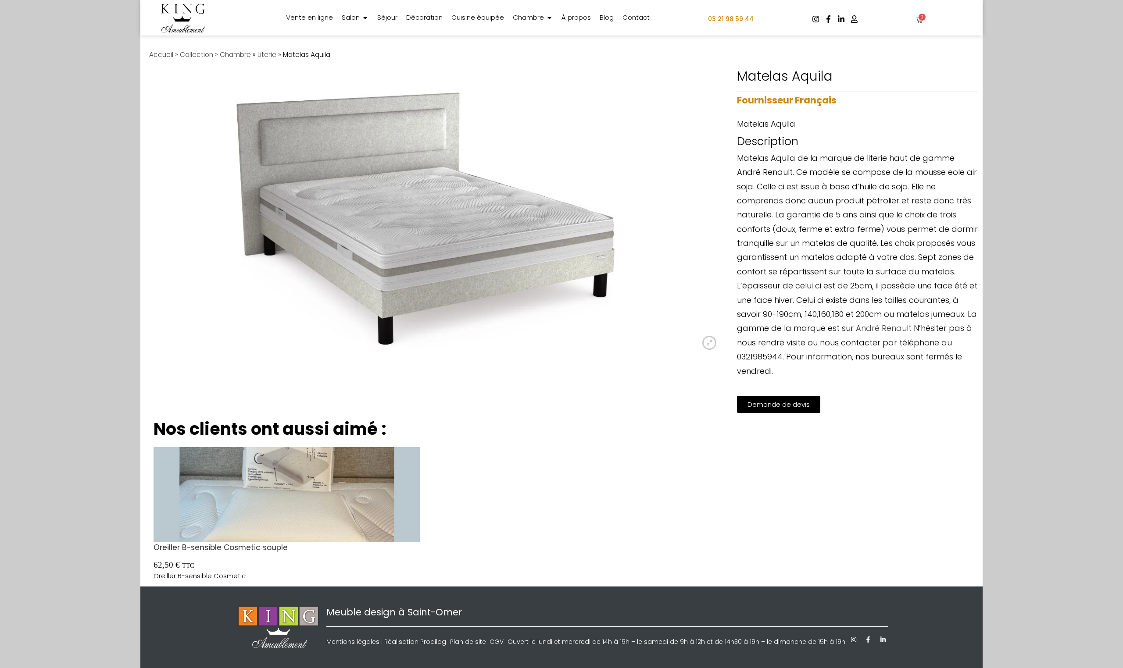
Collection (196, 54)
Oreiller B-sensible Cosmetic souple (221, 547)
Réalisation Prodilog (415, 641)
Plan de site (468, 641)
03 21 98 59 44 (731, 18)
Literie (267, 54)
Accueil (161, 54)
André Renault (884, 328)
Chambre (235, 54)
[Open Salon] (365, 18)
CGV (497, 641)
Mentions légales (352, 641)
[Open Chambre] (549, 18)
